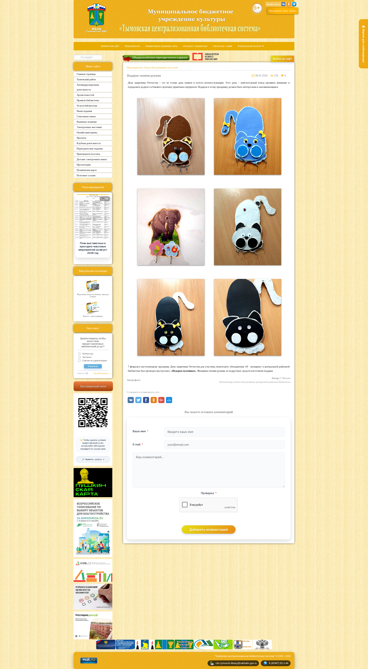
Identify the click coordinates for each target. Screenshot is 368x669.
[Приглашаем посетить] (92, 216)
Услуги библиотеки (87, 105)
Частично (86, 357)
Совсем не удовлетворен (94, 360)
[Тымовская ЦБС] (96, 18)
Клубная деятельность (89, 143)
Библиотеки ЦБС (110, 46)
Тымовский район (86, 79)
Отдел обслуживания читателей (160, 67)
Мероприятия (132, 46)
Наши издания (84, 111)
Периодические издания (90, 148)
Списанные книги (86, 116)
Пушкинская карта (87, 170)
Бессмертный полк (93, 386)
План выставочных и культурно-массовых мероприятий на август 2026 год (92, 248)
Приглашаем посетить (88, 153)
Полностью (87, 354)
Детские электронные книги (92, 159)
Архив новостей (85, 94)
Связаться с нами (222, 46)
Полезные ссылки (86, 175)
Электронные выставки (89, 127)
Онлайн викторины (87, 132)
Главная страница (86, 74)
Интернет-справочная (195, 46)
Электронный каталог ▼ (250, 46)
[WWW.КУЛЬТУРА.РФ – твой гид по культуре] (205, 56)
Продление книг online (282, 10)
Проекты (81, 137)
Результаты (103, 373)
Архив (96, 373)
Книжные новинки (87, 121)
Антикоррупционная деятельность (88, 87)
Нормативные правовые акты (161, 46)
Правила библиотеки (88, 100)
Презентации (84, 164)
